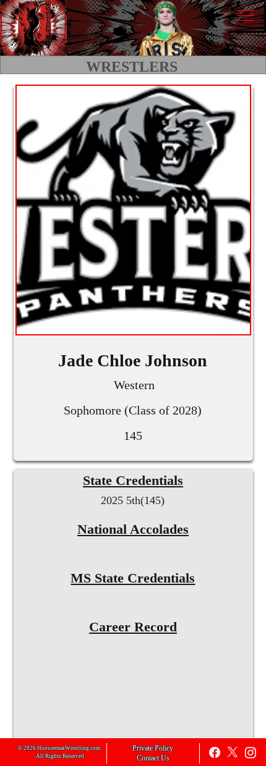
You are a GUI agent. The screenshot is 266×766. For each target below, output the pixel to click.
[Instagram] (250, 752)
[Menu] (245, 15)
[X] (232, 752)
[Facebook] (214, 752)
